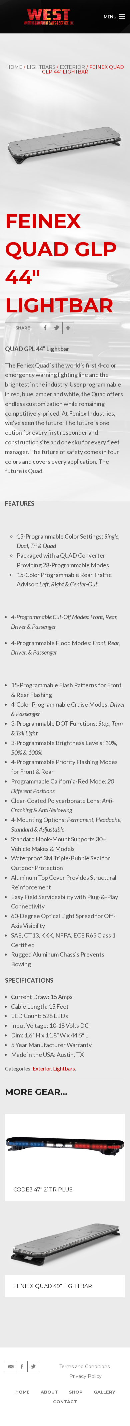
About (49, 1392)
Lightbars (41, 67)
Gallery (104, 1392)
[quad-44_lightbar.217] (65, 142)
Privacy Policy (85, 1376)
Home (14, 67)
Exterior (72, 67)
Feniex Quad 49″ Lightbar (52, 1286)
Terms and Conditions (84, 1367)
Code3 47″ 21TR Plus (43, 1189)
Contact (65, 1401)
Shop (76, 1392)
